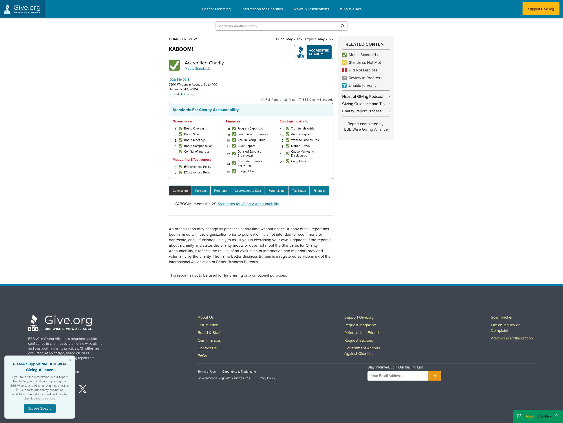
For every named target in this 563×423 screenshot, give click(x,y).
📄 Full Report (271, 99)
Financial (319, 190)
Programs (220, 190)
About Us (206, 317)
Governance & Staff (248, 190)
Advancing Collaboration (512, 338)
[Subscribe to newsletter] (434, 376)
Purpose (201, 190)
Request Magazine (360, 325)
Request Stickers (358, 340)
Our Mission (208, 325)
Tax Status (299, 190)
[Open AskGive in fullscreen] (519, 416)
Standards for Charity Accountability (248, 203)
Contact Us (207, 348)
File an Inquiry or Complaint (505, 327)
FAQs (202, 355)
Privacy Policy (266, 377)
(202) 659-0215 (179, 79)
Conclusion (180, 190)
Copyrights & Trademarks (239, 371)
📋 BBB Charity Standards (315, 99)
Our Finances (209, 340)
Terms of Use (207, 371)
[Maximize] (556, 415)
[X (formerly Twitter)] (82, 389)
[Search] (342, 26)
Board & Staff (209, 332)
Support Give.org (541, 8)
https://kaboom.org (181, 94)
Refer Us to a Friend (361, 332)
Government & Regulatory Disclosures (224, 377)
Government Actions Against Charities (362, 350)
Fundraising (277, 190)
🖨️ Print (289, 99)
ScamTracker (502, 317)
